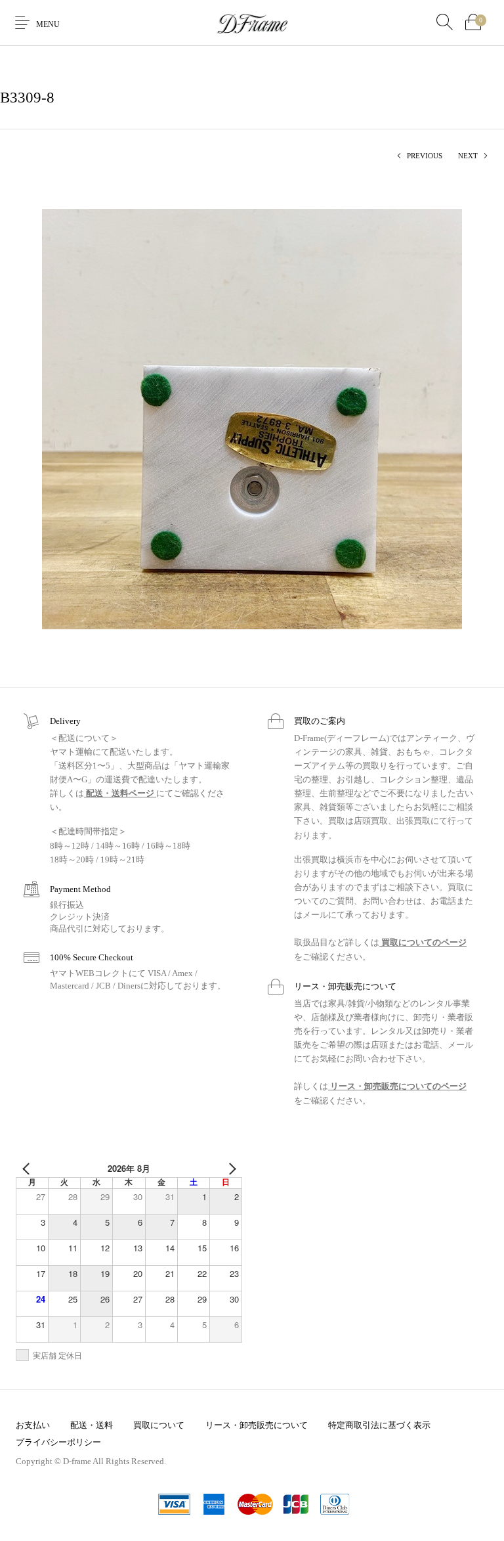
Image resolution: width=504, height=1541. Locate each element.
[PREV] (28, 1168)
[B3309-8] (252, 418)
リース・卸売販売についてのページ (397, 1086)
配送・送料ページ (120, 793)
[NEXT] (229, 1168)
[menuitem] (32, 1424)
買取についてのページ (423, 942)
